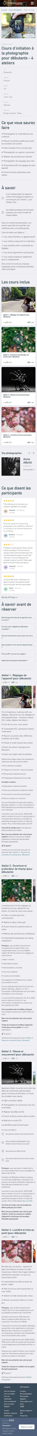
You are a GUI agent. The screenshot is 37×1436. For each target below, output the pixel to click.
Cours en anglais (9, 1394)
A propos (23, 1391)
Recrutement (24, 1396)
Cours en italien (9, 1404)
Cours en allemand (10, 1401)
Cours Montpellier (15, 10)
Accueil (4, 10)
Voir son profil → (29, 469)
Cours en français (9, 1391)
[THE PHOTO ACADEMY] (12, 3)
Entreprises (23, 1416)
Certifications (8, 1416)
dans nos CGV (27, 1201)
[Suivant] (33, 453)
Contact (6, 1410)
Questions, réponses (10, 1413)
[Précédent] (29, 453)
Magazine (23, 1399)
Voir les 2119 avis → (10, 597)
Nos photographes (26, 1394)
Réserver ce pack (26, 1427)
